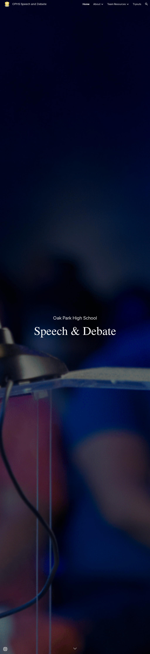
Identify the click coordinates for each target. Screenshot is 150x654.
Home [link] (86, 4)
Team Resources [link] (116, 4)
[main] (75, 327)
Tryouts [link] (137, 4)
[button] (146, 4)
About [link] (96, 4)
